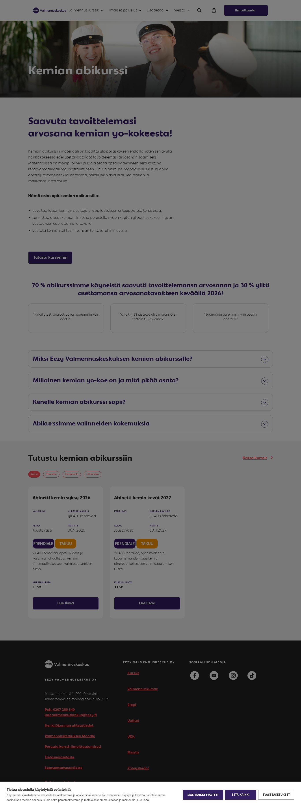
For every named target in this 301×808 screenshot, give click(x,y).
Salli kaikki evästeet (203, 794)
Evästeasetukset (276, 794)
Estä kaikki (240, 794)
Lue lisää (143, 800)
